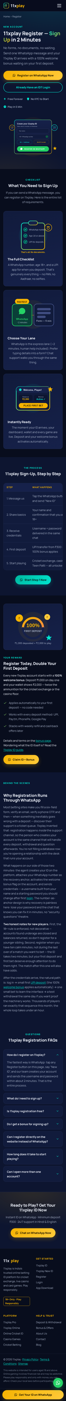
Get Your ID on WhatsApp (35, 1395)
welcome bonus (13, 987)
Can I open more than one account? (24, 1174)
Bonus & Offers (44, 1328)
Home (6, 16)
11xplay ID (41, 1265)
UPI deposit (38, 982)
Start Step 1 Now (36, 580)
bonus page (43, 741)
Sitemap (23, 1363)
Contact (41, 1339)
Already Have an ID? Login (33, 87)
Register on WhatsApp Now (35, 75)
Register (41, 1276)
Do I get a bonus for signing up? (27, 1124)
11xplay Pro (9, 1322)
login (30, 898)
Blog (38, 1345)
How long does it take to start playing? (26, 1156)
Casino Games (11, 1339)
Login (39, 1282)
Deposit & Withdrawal (48, 1322)
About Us (41, 1333)
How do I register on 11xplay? (26, 1055)
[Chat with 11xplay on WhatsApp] (58, 1383)
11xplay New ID (44, 1271)
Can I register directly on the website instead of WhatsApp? (27, 1139)
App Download (44, 1288)
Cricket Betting (12, 1345)
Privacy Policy (30, 1359)
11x (11, 1260)
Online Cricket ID (13, 1333)
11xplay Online (11, 1328)
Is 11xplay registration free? (25, 1111)
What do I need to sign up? (24, 1098)
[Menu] (59, 6)
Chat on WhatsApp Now (35, 1233)
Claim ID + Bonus (24, 759)
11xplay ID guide (13, 750)
